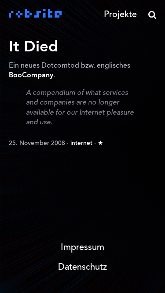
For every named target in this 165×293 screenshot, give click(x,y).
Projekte (120, 15)
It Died (33, 47)
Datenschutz (82, 267)
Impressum (82, 247)
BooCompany (31, 75)
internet (81, 144)
